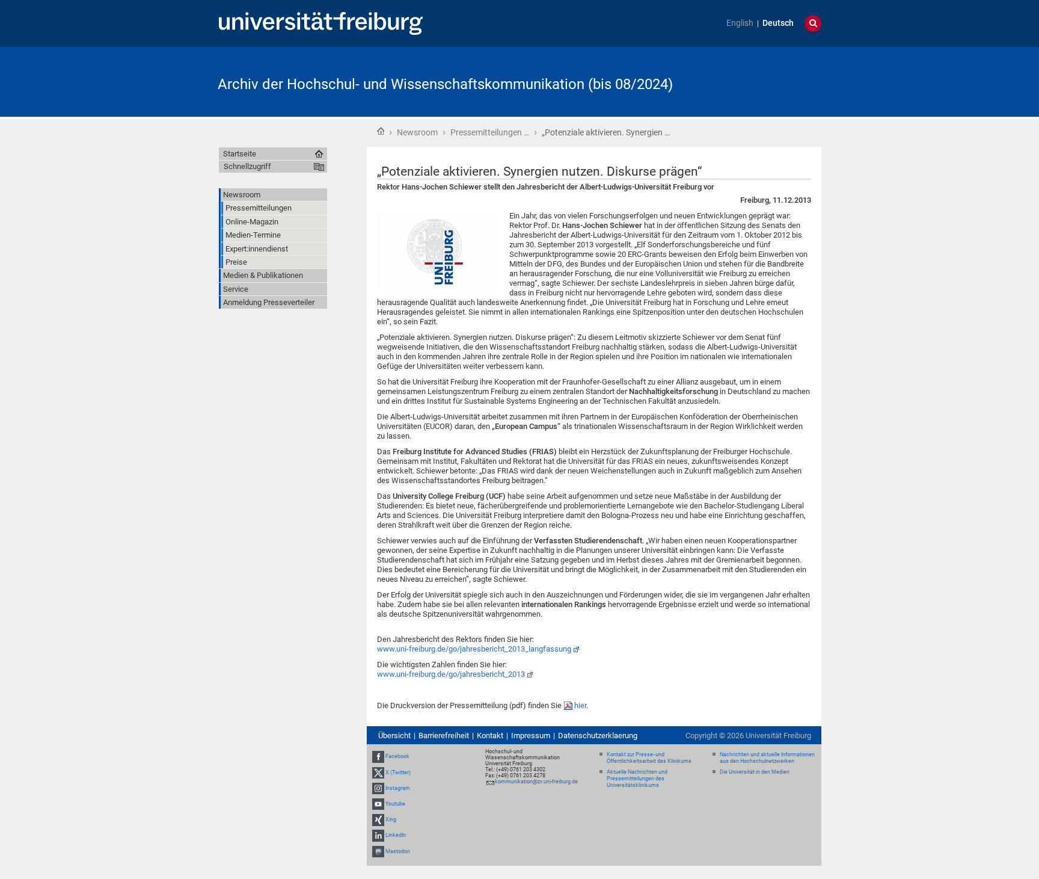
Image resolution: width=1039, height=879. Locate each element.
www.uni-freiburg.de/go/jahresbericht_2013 (451, 674)
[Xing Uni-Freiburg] (378, 819)
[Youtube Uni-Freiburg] (378, 804)
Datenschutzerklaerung (597, 735)
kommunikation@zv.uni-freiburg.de (536, 782)
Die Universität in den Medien (754, 772)
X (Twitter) (398, 773)
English (739, 23)
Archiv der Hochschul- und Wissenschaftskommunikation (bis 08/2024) (445, 84)
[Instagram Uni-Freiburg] (378, 788)
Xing (390, 819)
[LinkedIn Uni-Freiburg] (378, 836)
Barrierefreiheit (443, 735)
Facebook (397, 756)
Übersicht (394, 735)
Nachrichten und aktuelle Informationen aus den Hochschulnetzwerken (767, 757)
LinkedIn (395, 836)
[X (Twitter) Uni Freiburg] (378, 773)
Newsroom (417, 132)
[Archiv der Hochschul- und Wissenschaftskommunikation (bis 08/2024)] (762, 81)
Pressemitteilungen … (489, 132)
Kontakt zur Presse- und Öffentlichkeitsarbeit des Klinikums (649, 757)
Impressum (530, 735)
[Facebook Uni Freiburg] (378, 756)
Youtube (395, 804)
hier (580, 705)
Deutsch (778, 23)
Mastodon (397, 851)
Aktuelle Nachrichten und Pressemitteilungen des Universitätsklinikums (637, 778)
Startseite (380, 131)
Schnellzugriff (247, 166)
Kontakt (490, 735)
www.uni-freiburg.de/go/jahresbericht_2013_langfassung (474, 648)
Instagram (397, 788)
